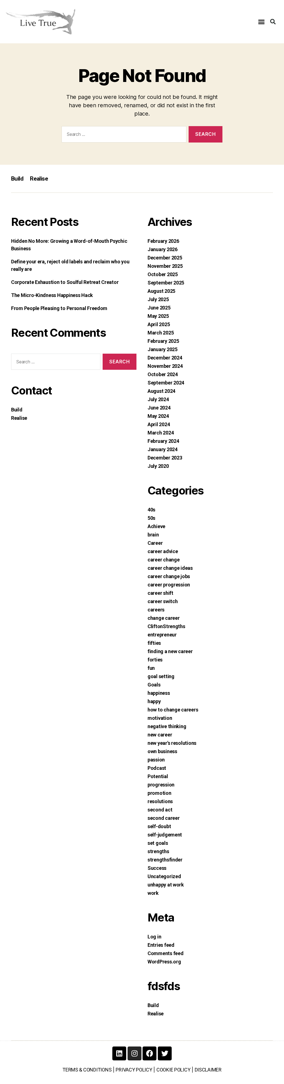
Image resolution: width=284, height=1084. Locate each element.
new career (160, 735)
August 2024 (161, 391)
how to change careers (173, 710)
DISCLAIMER (208, 1070)
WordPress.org (164, 962)
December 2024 (165, 358)
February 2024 (163, 441)
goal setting (161, 676)
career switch (163, 601)
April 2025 (159, 324)
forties (155, 660)
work (153, 893)
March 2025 (161, 333)
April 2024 (159, 424)
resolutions (160, 801)
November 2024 (165, 366)
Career (155, 543)
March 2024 (161, 433)
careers (156, 610)
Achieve (156, 526)
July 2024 (158, 399)
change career (164, 618)
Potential (158, 776)
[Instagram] (134, 1053)
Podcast (157, 768)
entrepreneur (162, 635)
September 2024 (166, 383)
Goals (154, 685)
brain (153, 535)
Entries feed (161, 945)
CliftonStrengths (166, 626)
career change (164, 560)
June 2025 (159, 308)
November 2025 (165, 266)
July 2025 (158, 299)
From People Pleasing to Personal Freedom (59, 308)
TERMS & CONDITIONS (86, 1070)
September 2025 (166, 283)
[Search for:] (122, 135)
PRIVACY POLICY (134, 1070)
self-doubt (159, 826)
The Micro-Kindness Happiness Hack (52, 295)
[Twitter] (165, 1053)
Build (17, 178)
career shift (160, 593)
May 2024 (158, 416)
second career (164, 818)
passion (156, 760)
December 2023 (165, 458)
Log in (154, 937)
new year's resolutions (172, 743)
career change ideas (170, 568)
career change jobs (169, 576)
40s (151, 510)
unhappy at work (166, 885)
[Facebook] (149, 1053)
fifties (154, 643)
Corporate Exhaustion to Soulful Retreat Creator (64, 282)
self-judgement (165, 835)
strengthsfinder (165, 860)
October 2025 (163, 274)
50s (151, 518)
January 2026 (163, 249)
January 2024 (163, 449)
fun (151, 668)
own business (162, 751)
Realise (39, 178)
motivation (160, 718)
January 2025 (163, 349)
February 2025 (163, 341)
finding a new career (170, 651)
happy (154, 701)
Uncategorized (164, 876)
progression (161, 785)
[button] (261, 21)
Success (157, 868)
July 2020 (158, 466)
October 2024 (163, 374)
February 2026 (163, 241)
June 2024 (159, 408)
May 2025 (158, 316)
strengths (158, 851)
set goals (158, 843)
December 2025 (165, 258)
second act (160, 810)
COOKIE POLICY (173, 1070)
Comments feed (166, 953)
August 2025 (161, 291)
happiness (159, 693)
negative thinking (167, 726)
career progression (169, 585)
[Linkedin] (119, 1053)
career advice (163, 551)
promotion (159, 793)
